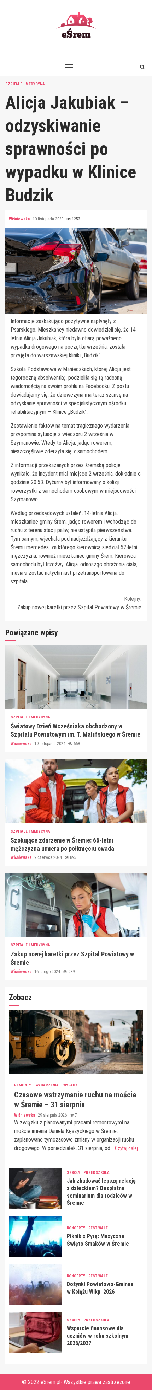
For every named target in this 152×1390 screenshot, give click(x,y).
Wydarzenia (48, 1085)
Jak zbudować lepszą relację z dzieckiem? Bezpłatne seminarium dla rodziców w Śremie (35, 1188)
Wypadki (70, 1085)
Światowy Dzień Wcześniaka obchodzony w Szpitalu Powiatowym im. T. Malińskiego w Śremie (76, 677)
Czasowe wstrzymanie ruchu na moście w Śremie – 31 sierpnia (76, 1042)
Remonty (23, 1085)
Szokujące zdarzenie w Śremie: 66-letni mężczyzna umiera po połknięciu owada (76, 791)
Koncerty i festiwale (87, 1228)
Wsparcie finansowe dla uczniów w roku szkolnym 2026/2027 (35, 1332)
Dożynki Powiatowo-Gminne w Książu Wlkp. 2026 (35, 1284)
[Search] (142, 67)
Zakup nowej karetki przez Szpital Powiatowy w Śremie (79, 603)
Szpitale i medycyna (25, 84)
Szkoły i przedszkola (88, 1173)
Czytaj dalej (126, 1148)
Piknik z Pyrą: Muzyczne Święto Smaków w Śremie (35, 1236)
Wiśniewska (20, 218)
